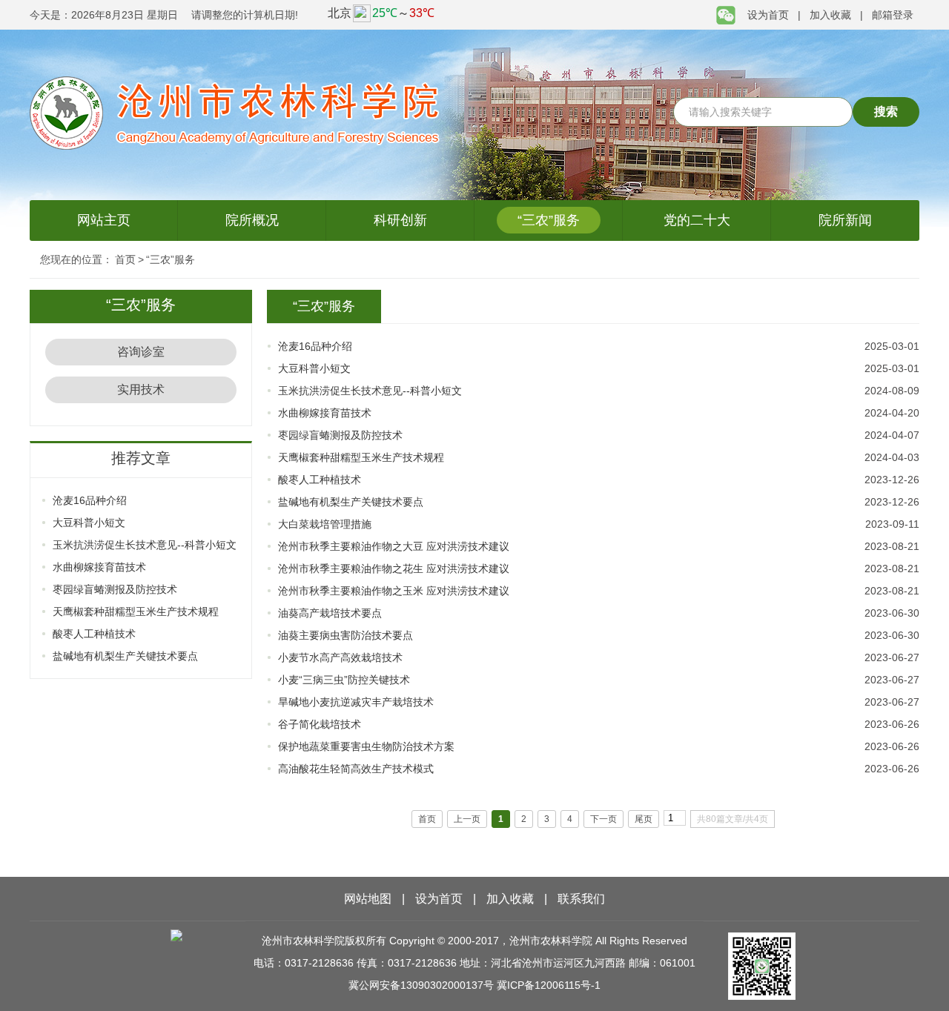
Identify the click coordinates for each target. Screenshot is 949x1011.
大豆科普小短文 (89, 522)
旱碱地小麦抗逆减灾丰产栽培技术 (356, 702)
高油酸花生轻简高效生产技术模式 (356, 769)
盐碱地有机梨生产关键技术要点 (125, 656)
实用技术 (141, 389)
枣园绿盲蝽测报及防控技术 (115, 589)
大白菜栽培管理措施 (324, 524)
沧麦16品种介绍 (90, 500)
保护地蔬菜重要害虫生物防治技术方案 (366, 746)
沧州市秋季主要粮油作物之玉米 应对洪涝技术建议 (393, 591)
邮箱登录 (892, 15)
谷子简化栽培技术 (319, 724)
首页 (125, 259)
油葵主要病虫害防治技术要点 (345, 635)
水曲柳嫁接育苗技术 (99, 567)
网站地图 (367, 898)
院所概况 (252, 220)
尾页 (643, 819)
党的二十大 (697, 220)
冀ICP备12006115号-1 (549, 985)
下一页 (603, 819)
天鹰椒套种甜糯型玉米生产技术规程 (136, 611)
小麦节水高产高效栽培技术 (340, 657)
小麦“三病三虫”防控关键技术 (344, 680)
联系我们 (581, 898)
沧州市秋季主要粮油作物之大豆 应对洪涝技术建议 (393, 546)
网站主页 (103, 220)
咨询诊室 (141, 351)
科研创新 (400, 220)
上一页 (467, 819)
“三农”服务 (549, 220)
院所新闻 (845, 220)
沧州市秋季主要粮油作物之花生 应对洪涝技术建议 (393, 568)
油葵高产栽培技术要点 (330, 613)
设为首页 (768, 15)
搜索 (886, 111)
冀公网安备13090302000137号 (421, 985)
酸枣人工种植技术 (94, 634)
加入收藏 (830, 15)
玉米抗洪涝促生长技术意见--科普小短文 (145, 545)
